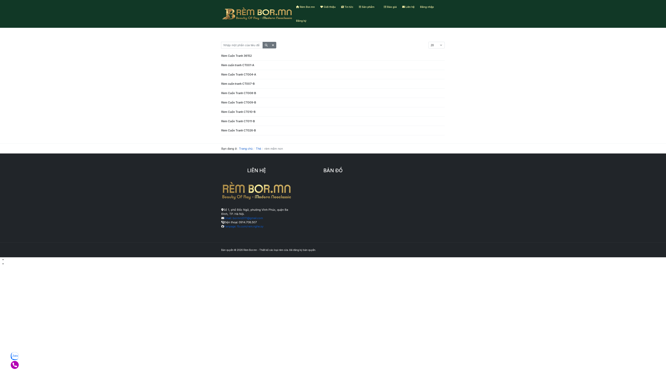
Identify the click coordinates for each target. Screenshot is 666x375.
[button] (368, 7)
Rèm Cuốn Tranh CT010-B (238, 112)
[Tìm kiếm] (266, 45)
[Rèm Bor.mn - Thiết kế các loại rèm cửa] (257, 14)
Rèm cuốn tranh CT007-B (238, 83)
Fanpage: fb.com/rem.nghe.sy (243, 226)
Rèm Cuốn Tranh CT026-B (238, 130)
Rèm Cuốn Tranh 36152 (236, 55)
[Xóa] (273, 45)
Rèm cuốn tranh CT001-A (237, 65)
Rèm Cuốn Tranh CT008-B (238, 93)
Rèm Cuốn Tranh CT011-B (238, 121)
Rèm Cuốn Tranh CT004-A (238, 74)
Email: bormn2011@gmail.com (243, 218)
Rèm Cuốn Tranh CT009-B (238, 102)
